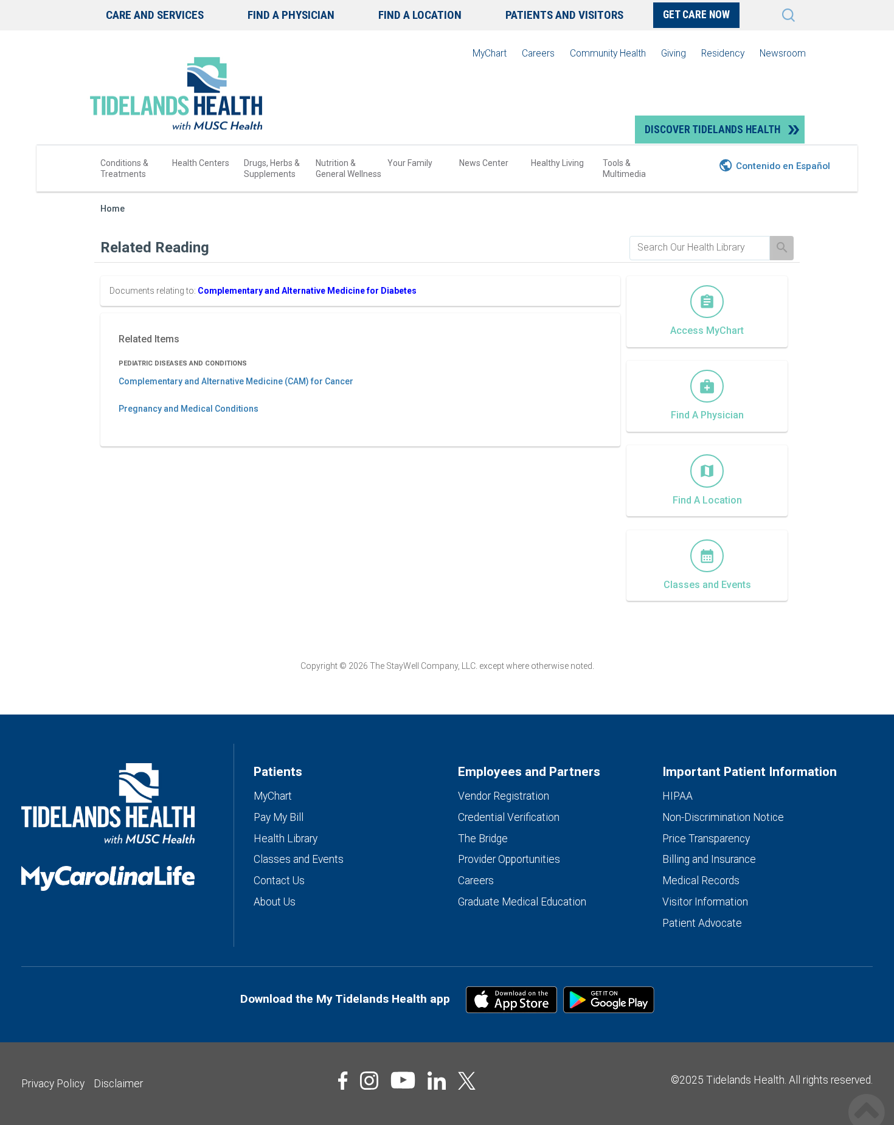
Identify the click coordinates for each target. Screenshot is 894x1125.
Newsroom (783, 53)
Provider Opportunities (509, 859)
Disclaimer (118, 1084)
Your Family (409, 163)
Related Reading (154, 247)
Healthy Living (557, 163)
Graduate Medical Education (522, 902)
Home (112, 209)
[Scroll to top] (866, 1099)
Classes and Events (299, 859)
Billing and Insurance (709, 859)
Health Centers (200, 163)
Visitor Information (705, 902)
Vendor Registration (503, 796)
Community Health (608, 53)
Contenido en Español (783, 166)
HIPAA (677, 796)
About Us (275, 902)
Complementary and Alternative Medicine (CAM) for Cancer (236, 381)
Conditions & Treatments (124, 168)
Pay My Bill (278, 817)
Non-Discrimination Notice (723, 817)
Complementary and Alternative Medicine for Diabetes (307, 291)
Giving (673, 53)
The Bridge (483, 838)
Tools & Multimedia (624, 168)
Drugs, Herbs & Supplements (272, 168)
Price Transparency (706, 838)
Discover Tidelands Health (712, 129)
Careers (538, 53)
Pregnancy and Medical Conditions (188, 409)
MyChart (490, 53)
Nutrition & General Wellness (348, 168)
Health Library (285, 838)
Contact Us (279, 880)
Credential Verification (509, 817)
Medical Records (701, 880)
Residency (722, 53)
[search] (699, 247)
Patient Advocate (702, 923)
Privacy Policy (53, 1084)
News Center (483, 163)
